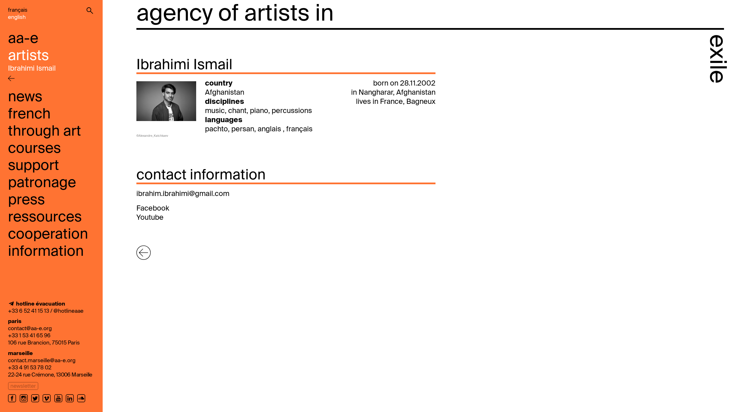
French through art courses (44, 131)
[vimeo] (48, 401)
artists (28, 56)
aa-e (23, 39)
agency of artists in (235, 14)
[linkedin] (71, 401)
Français (17, 10)
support (33, 166)
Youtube (150, 217)
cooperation (48, 234)
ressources (45, 217)
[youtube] (60, 401)
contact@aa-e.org (30, 328)
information (46, 252)
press (26, 200)
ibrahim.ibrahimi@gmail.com (182, 194)
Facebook (152, 208)
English (17, 17)
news (25, 97)
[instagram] (25, 401)
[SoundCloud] (82, 401)
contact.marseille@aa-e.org (41, 360)
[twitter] (37, 401)
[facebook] (13, 401)
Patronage (42, 183)
